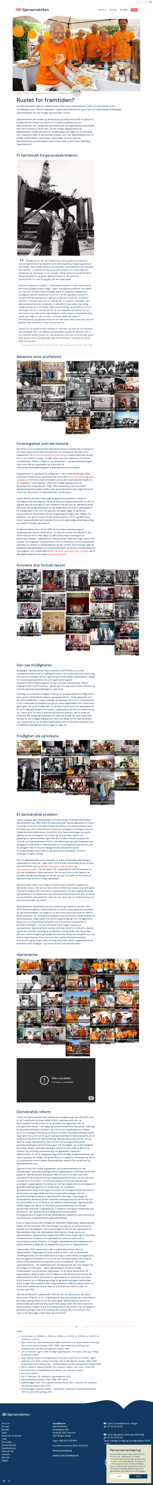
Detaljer (142, 1471)
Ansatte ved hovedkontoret (66, 1455)
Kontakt (123, 9)
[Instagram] (9, 1481)
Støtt (134, 9)
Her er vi (102, 9)
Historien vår (8, 1451)
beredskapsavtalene (57, 554)
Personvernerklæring (62, 1450)
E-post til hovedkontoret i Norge (121, 1423)
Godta (138, 1476)
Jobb (4, 1439)
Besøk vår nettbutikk (11, 1435)
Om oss (113, 9)
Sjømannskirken (32, 10)
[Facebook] (4, 1481)
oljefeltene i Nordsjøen (48, 866)
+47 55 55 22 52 (114, 1437)
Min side (139, 2)
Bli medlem (7, 1442)
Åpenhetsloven (9, 1448)
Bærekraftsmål (9, 1445)
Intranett (6, 1454)
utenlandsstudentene (27, 869)
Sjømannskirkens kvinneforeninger (51, 455)
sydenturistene (66, 866)
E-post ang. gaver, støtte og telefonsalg (125, 1434)
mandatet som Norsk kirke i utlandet (71, 551)
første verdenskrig (76, 477)
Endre (119, 1476)
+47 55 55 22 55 (114, 1426)
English (145, 2)
